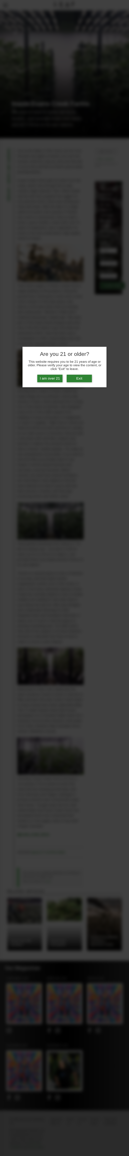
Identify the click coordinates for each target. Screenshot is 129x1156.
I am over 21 (50, 378)
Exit (79, 378)
